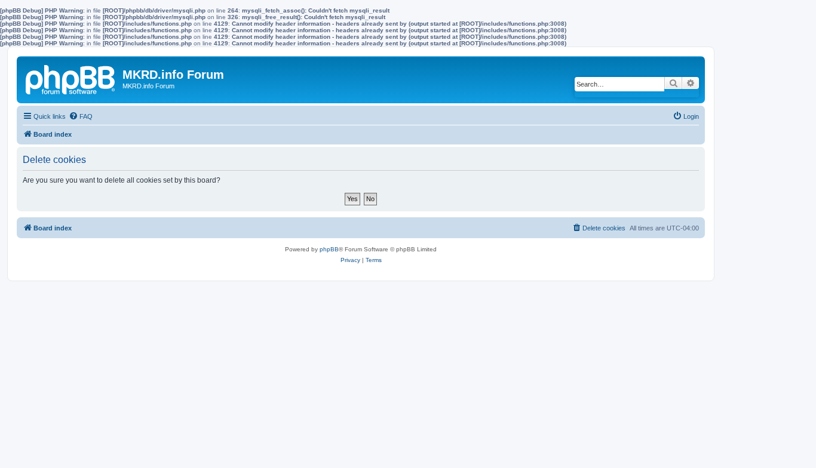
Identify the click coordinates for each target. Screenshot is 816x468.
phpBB (329, 249)
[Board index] (71, 77)
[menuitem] (81, 116)
